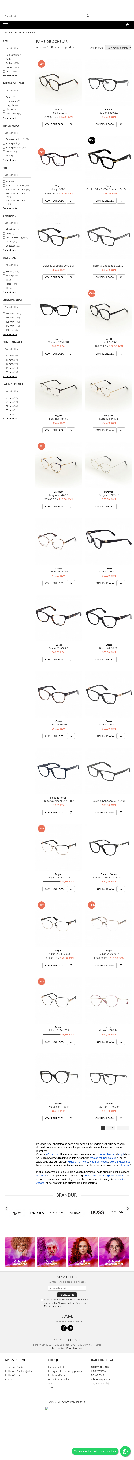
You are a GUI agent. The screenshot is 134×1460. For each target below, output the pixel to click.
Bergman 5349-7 (58, 418)
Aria (8, 233)
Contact (9, 1379)
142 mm (10, 325)
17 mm (9, 355)
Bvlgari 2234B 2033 (59, 877)
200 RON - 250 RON (16, 200)
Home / (9, 32)
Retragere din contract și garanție (65, 1371)
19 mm (9, 368)
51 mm (9, 414)
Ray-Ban (109, 109)
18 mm (9, 359)
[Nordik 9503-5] (58, 82)
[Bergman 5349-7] (58, 388)
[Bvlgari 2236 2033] (58, 1000)
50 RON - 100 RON (15, 185)
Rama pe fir (12, 143)
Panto (9, 97)
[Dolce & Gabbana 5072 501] (108, 235)
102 (120, 1127)
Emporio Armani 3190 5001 (109, 877)
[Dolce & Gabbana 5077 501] (58, 235)
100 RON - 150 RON (16, 189)
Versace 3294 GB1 (58, 342)
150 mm (10, 330)
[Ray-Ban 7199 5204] (108, 1076)
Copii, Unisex (12, 54)
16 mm (9, 363)
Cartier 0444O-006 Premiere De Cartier (109, 189)
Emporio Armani (58, 797)
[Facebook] (64, 1328)
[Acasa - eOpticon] (28, 24)
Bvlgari (58, 874)
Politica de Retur (56, 1375)
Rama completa (14, 139)
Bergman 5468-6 (58, 495)
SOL (50, 1383)
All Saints (10, 229)
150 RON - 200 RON (16, 193)
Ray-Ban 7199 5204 (109, 1106)
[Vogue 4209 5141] (108, 1000)
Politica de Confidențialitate (19, 1371)
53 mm (9, 401)
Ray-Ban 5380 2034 (109, 112)
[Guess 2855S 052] (58, 694)
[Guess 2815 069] (58, 541)
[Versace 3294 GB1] (58, 312)
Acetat (9, 151)
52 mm (9, 406)
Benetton (11, 245)
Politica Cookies (13, 1375)
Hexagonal (11, 101)
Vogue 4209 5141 (109, 1030)
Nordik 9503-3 (109, 342)
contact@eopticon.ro (69, 1348)
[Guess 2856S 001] (108, 694)
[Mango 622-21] (58, 159)
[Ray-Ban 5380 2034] (108, 82)
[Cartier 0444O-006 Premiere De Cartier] (108, 159)
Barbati (9, 63)
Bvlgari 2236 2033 (58, 1030)
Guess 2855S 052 (59, 724)
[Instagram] (70, 1328)
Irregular (10, 105)
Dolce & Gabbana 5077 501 (58, 265)
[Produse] (6, 25)
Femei (9, 67)
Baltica (9, 241)
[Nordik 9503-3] (108, 312)
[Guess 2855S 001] (108, 618)
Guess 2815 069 (59, 571)
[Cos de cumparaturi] (127, 24)
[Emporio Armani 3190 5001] (108, 847)
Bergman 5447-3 (108, 418)
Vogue (109, 1027)
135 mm (10, 321)
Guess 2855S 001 (109, 648)
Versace (59, 338)
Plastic (9, 283)
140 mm (10, 313)
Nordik (58, 109)
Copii (8, 71)
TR (7, 287)
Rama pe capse (13, 147)
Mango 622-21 (58, 189)
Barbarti (10, 59)
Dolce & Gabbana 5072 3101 (108, 801)
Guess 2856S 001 (109, 724)
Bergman (58, 415)
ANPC (51, 1387)
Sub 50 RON (12, 181)
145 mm (10, 317)
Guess (58, 568)
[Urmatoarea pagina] (126, 1128)
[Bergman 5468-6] (58, 465)
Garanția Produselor (58, 1379)
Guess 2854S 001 (109, 571)
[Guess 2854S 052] (58, 618)
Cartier (108, 185)
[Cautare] (88, 16)
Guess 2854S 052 (59, 648)
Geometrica (12, 113)
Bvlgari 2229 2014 (109, 953)
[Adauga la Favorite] (71, 124)
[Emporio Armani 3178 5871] (58, 771)
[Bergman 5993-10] (108, 465)
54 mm (9, 397)
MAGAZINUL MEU (16, 1360)
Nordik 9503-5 (58, 112)
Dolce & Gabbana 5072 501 (109, 265)
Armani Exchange (15, 237)
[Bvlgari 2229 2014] (108, 923)
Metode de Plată (56, 1367)
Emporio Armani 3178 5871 (59, 801)
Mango (58, 185)
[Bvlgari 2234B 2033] (58, 847)
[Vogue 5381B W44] (58, 1076)
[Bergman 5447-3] (108, 388)
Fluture (9, 109)
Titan (8, 279)
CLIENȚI (53, 1360)
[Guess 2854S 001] (108, 541)
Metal (9, 155)
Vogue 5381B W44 (58, 1106)
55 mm (9, 410)
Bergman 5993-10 (109, 495)
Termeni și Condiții (14, 1367)
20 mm (9, 372)
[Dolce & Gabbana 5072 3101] (108, 771)
